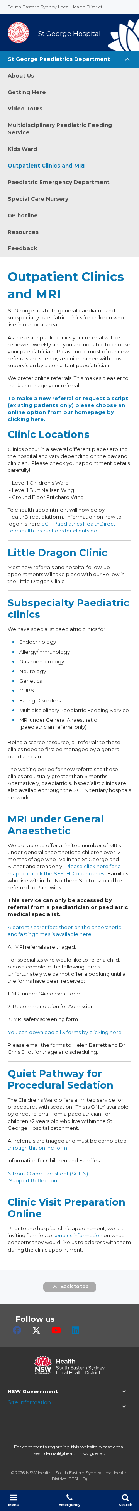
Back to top (74, 1286)
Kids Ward (22, 149)
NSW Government (33, 1391)
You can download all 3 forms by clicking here (65, 1032)
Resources (23, 232)
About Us (21, 76)
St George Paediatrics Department (59, 59)
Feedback (22, 248)
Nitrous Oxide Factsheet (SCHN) (48, 1173)
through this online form (37, 1148)
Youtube (56, 1330)
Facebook (17, 1330)
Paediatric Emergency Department (59, 182)
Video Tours (25, 108)
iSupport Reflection (32, 1180)
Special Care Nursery (38, 199)
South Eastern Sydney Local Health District (55, 7)
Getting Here (27, 92)
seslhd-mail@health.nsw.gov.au (69, 1453)
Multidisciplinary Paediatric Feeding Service (60, 129)
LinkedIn (75, 1330)
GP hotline (23, 215)
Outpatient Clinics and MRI (46, 166)
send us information (77, 1235)
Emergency (69, 1505)
